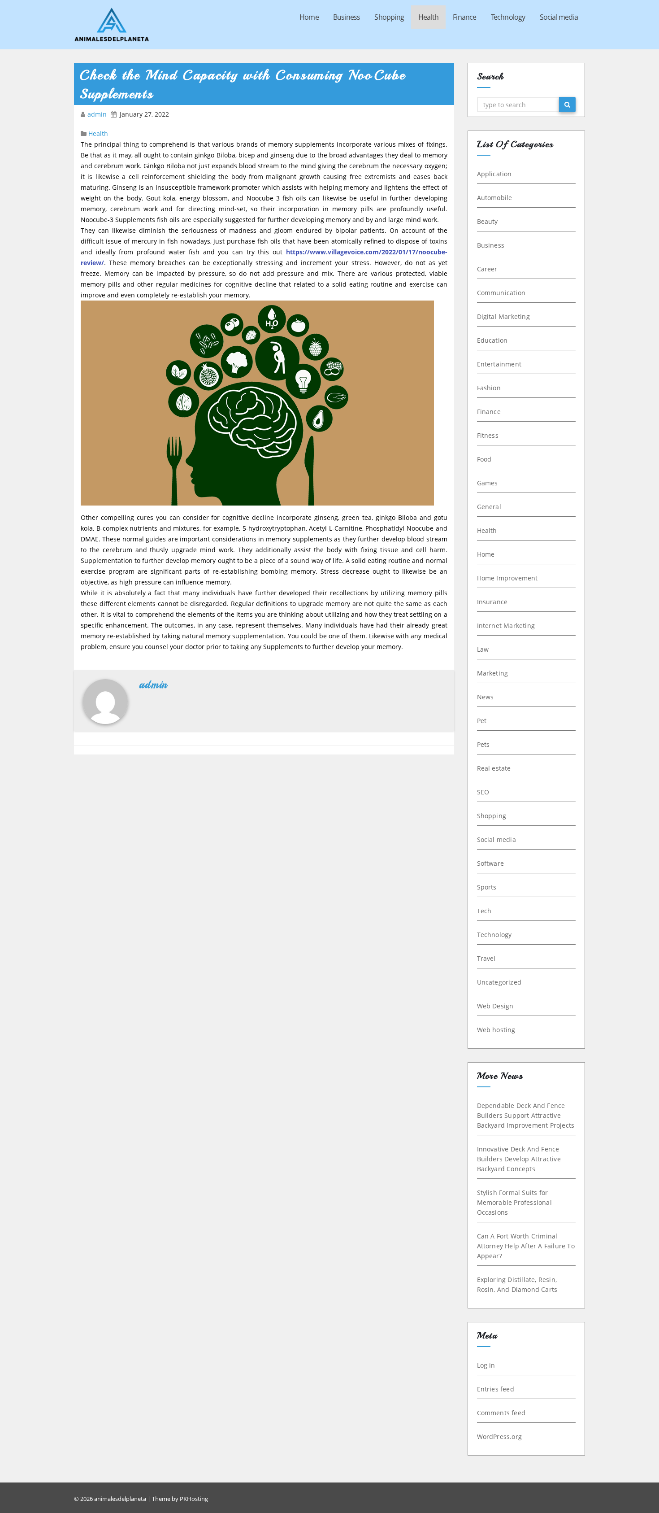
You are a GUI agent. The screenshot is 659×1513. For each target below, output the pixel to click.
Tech (484, 911)
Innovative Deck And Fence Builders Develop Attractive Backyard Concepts (519, 1159)
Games (487, 483)
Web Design (495, 1006)
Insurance (492, 601)
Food (484, 459)
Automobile (494, 197)
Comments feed (501, 1412)
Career (487, 269)
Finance (464, 17)
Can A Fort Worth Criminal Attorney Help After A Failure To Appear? (526, 1246)
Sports (487, 887)
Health (428, 17)
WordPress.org (499, 1436)
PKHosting (194, 1499)
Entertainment (499, 364)
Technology (508, 17)
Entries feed (495, 1389)
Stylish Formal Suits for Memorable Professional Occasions (514, 1202)
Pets (483, 744)
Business (346, 17)
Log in (486, 1365)
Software (490, 863)
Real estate (494, 768)
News (485, 697)
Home (309, 17)
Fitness (488, 435)
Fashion (489, 388)
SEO (483, 792)
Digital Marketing (503, 316)
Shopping (389, 17)
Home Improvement (507, 578)
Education (492, 340)
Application (494, 174)
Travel (486, 958)
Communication (501, 292)
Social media (559, 17)
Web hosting (496, 1029)
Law (483, 649)
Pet (482, 720)
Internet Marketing (506, 625)
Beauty (487, 221)
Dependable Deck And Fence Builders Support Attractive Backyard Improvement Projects (526, 1115)
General (489, 506)
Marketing (492, 673)
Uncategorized (499, 982)
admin (97, 114)
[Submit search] (567, 104)
